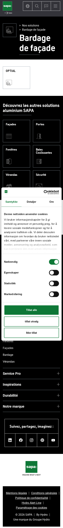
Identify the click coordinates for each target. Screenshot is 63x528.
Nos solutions (30, 25)
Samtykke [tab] (11, 201)
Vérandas (11, 174)
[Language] (27, 6)
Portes (40, 124)
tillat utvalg (31, 321)
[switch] (54, 272)
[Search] (36, 6)
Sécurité (41, 174)
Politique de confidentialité (31, 498)
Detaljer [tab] (31, 201)
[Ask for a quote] (46, 6)
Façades (11, 124)
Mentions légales (16, 493)
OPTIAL (11, 71)
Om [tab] (51, 201)
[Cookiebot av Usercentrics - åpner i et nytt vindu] (44, 192)
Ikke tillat (31, 332)
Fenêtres (11, 149)
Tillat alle (31, 309)
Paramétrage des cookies (31, 507)
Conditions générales (44, 493)
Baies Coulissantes (44, 151)
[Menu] (55, 6)
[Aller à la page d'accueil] (7, 8)
